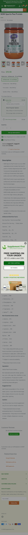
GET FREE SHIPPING (14, 263)
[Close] (25, 243)
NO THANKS (14, 267)
